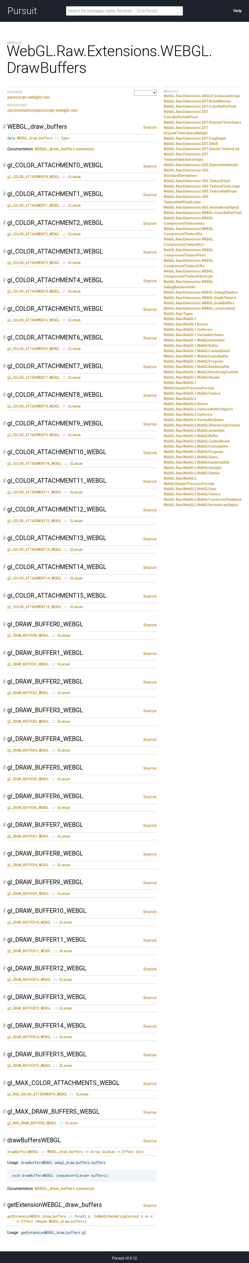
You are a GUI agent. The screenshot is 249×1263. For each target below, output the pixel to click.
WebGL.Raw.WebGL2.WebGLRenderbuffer (197, 462)
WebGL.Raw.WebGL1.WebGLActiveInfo (194, 340)
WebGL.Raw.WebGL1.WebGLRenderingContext (201, 372)
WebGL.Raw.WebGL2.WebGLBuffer (191, 436)
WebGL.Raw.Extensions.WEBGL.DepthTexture (200, 298)
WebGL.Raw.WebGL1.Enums (186, 324)
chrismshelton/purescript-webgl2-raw (42, 110)
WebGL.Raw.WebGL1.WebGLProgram (193, 361)
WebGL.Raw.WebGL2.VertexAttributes (194, 420)
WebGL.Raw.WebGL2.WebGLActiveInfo (194, 430)
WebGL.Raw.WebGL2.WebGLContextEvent (197, 441)
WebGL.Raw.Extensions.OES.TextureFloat (197, 181)
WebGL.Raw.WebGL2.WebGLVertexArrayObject (201, 505)
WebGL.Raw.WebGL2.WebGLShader (192, 473)
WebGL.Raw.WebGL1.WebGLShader (192, 377)
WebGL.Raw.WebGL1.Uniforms (188, 329)
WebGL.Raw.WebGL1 (180, 319)
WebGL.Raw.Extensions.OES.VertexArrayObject (201, 207)
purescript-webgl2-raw (28, 97)
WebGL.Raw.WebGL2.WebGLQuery (191, 457)
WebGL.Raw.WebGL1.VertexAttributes (194, 335)
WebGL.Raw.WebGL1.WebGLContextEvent (197, 351)
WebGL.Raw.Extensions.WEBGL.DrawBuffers (199, 303)
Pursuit (22, 11)
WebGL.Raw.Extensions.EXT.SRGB (191, 144)
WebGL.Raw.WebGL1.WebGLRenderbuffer (197, 367)
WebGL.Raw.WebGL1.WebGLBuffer (191, 346)
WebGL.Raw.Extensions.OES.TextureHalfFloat (200, 191)
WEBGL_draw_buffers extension (64, 149)
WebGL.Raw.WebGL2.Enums (186, 404)
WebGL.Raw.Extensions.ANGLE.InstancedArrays (202, 96)
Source (150, 127)
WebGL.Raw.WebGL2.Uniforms (188, 414)
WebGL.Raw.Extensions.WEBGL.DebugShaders (201, 292)
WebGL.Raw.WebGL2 (180, 399)
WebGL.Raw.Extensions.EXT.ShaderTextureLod (201, 149)
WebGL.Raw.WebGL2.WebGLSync (190, 489)
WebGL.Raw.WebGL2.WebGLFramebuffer (196, 446)
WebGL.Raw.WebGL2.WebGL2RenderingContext (202, 425)
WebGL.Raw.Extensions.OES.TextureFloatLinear (202, 186)
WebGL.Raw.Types (178, 314)
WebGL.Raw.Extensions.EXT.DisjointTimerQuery (202, 122)
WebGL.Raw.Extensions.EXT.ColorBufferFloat (200, 106)
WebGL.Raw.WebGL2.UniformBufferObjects (198, 409)
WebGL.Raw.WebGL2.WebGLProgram (193, 452)
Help (237, 10)
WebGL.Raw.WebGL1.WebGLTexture (192, 393)
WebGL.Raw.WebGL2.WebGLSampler (193, 468)
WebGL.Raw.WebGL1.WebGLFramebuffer (196, 356)
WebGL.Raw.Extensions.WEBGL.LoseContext (199, 308)
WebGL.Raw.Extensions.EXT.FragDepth (195, 138)
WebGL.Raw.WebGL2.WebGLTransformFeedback (202, 499)
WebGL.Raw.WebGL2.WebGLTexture (192, 494)
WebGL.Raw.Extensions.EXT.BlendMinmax (197, 101)
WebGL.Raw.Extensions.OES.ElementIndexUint (201, 165)
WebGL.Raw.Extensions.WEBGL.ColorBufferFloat (203, 213)
